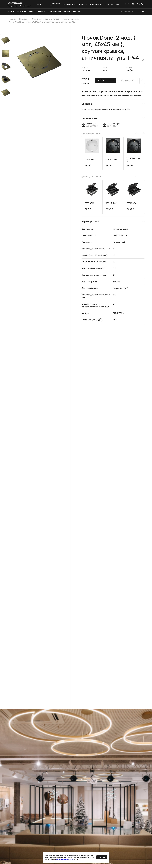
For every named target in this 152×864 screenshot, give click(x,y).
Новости (41, 12)
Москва (38, 4)
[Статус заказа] (125, 4)
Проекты (32, 12)
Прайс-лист (109, 4)
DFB (105, 70)
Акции (118, 4)
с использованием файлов (64, 859)
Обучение (76, 12)
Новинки (67, 12)
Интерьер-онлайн (96, 4)
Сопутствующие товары (91, 133)
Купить (101, 81)
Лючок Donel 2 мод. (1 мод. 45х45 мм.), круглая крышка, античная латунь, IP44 (42, 22)
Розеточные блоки (71, 19)
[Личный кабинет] (128, 4)
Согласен (102, 857)
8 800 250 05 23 (55, 4)
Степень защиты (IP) (91, 319)
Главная (12, 19)
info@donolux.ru (69, 4)
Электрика (36, 19)
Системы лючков (52, 19)
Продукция (21, 12)
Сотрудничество (54, 12)
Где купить (83, 4)
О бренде (11, 12)
